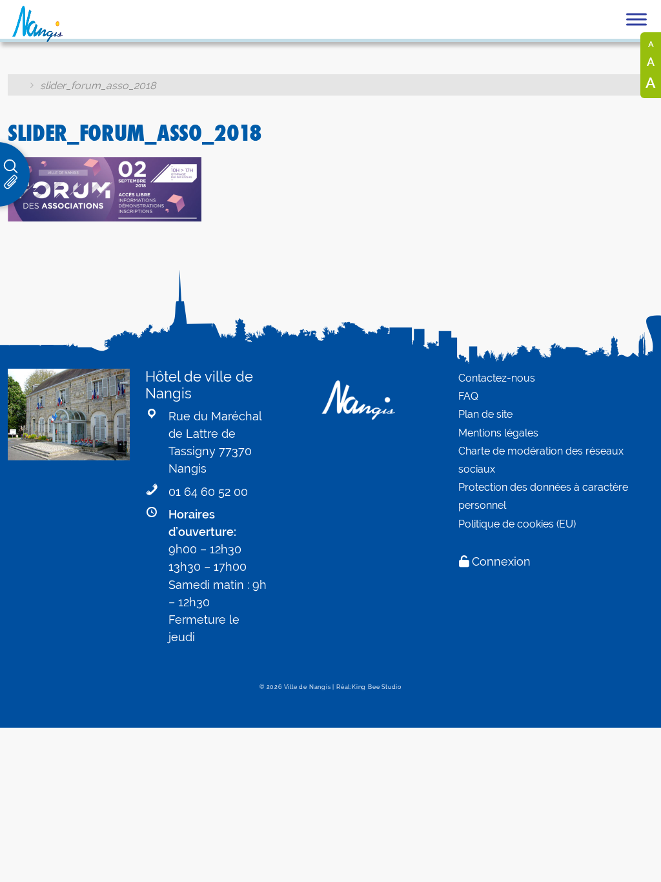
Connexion (501, 561)
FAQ (468, 396)
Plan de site (485, 414)
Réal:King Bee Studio (369, 687)
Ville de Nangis (307, 687)
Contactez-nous (496, 378)
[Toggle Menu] (636, 19)
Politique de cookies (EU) (517, 524)
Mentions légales (498, 433)
